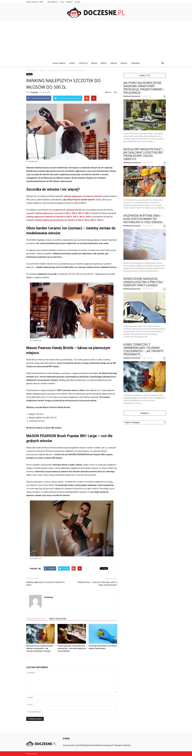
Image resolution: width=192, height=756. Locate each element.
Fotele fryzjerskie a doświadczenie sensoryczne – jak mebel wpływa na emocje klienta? (71, 648)
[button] (162, 63)
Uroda (113, 63)
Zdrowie (135, 63)
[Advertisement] (96, 40)
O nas (62, 2)
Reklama (69, 2)
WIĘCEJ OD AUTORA (57, 619)
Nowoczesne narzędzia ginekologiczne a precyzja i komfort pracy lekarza (143, 282)
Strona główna (52, 2)
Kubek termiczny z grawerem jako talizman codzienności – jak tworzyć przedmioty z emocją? (39, 648)
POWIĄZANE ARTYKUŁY (36, 619)
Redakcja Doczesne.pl (131, 96)
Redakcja (34, 92)
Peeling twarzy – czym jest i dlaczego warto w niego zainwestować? (97, 583)
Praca (104, 63)
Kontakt (77, 2)
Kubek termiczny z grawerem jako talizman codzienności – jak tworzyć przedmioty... (143, 349)
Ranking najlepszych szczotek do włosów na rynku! (45, 583)
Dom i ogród (59, 63)
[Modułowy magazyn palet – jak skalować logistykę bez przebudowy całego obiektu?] (144, 181)
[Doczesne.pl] (96, 12)
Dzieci (72, 63)
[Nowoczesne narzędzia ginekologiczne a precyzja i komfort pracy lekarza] (144, 307)
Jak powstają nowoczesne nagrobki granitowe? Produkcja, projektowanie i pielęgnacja (143, 87)
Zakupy (123, 63)
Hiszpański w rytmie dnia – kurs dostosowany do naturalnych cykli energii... (143, 219)
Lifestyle (83, 63)
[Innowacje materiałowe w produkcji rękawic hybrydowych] (103, 634)
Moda (94, 63)
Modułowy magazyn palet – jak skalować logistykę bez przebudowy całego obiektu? (143, 154)
